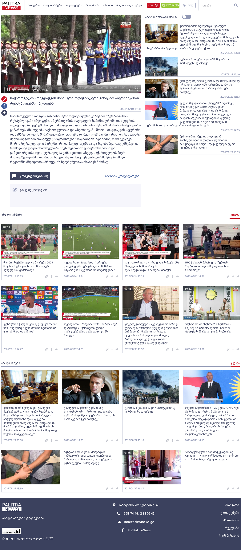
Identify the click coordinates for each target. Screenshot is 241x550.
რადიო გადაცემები (129, 5)
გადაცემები (74, 5)
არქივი (108, 5)
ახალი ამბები (52, 5)
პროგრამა (92, 5)
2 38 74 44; (131, 513)
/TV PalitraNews (139, 530)
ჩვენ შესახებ (229, 535)
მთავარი (34, 5)
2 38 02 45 (147, 513)
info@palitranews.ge (139, 522)
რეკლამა (232, 528)
